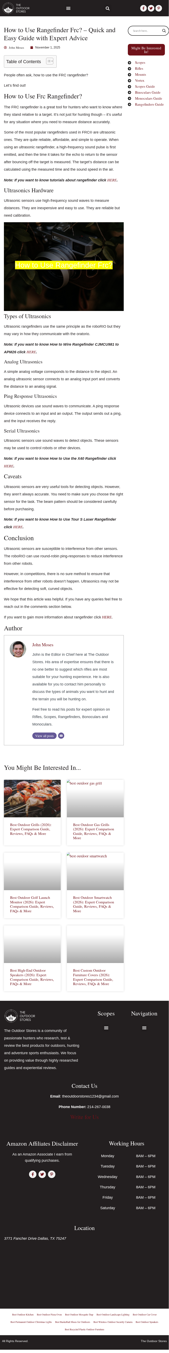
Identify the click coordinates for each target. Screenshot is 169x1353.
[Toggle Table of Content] (47, 61)
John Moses (42, 645)
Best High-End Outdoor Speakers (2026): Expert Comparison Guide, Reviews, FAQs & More (32, 977)
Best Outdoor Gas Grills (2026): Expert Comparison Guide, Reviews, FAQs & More (93, 831)
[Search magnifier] (164, 31)
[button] (68, 8)
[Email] (61, 736)
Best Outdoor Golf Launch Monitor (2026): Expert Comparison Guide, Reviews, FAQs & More (32, 904)
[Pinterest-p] (158, 8)
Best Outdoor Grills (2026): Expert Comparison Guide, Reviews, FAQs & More (30, 829)
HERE (112, 179)
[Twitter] (151, 8)
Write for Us (84, 1117)
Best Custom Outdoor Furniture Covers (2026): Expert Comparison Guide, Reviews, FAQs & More (93, 977)
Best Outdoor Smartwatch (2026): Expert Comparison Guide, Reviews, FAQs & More (93, 904)
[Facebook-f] (143, 8)
